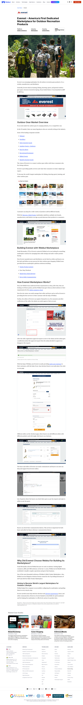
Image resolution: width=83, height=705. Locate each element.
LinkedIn (48, 688)
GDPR (69, 679)
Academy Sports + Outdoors (27, 146)
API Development (25, 668)
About (56, 649)
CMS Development (26, 653)
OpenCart (44, 651)
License (69, 675)
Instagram (42, 688)
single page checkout (55, 364)
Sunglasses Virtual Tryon (27, 677)
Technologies (57, 655)
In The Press (57, 662)
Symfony (43, 670)
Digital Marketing (25, 675)
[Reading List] (69, 2)
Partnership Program (59, 679)
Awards (56, 666)
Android (43, 677)
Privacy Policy (70, 677)
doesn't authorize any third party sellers (38, 700)
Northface (22, 139)
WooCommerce (45, 653)
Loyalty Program (71, 658)
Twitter (36, 688)
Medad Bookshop (14, 632)
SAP (42, 683)
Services (69, 649)
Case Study (19, 7)
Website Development (26, 655)
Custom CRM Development (27, 660)
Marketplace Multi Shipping (27, 273)
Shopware (44, 658)
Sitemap (69, 673)
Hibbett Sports (24, 156)
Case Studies (70, 664)
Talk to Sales (77, 2)
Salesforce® (44, 662)
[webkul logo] (6, 2)
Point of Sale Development (27, 664)
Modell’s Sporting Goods (26, 160)
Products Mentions (58, 668)
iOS (42, 675)
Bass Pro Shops (24, 149)
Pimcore (43, 668)
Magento (43, 649)
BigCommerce (44, 664)
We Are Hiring (70, 668)
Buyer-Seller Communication (28, 277)
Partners (56, 653)
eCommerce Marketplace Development (30, 658)
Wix (42, 681)
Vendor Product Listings (26, 267)
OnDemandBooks (60, 632)
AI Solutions (55, 2)
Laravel (43, 673)
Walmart (22, 136)
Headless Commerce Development (29, 651)
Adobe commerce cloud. (36, 290)
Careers (48, 2)
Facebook (30, 688)
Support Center (71, 651)
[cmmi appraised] (30, 696)
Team (56, 651)
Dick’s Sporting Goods (26, 143)
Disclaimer (70, 681)
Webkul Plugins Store (72, 660)
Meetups (56, 675)
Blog (68, 655)
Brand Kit (69, 670)
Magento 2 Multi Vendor (29, 215)
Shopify (43, 655)
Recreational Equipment (26, 153)
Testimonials (57, 658)
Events (56, 677)
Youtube (54, 688)
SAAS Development (26, 662)
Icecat (43, 679)
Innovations (57, 664)
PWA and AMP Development (28, 670)
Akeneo (43, 666)
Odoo (43, 660)
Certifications (57, 660)
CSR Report (57, 673)
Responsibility (57, 670)
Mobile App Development (27, 649)
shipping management (51, 593)
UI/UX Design (25, 673)
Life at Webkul (70, 666)
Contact (69, 653)
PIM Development (26, 666)
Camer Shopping (37, 632)
